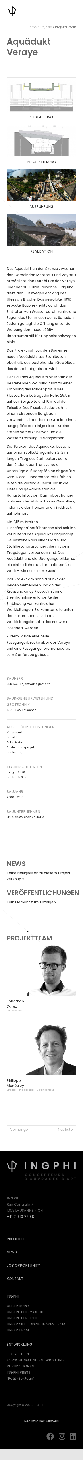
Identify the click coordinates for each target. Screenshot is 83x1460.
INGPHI (13, 1296)
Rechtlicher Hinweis (41, 1421)
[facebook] (50, 1436)
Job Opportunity (23, 1265)
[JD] (41, 946)
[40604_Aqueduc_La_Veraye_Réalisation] (41, 215)
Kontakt (15, 1278)
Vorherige (19, 1129)
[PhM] (41, 1025)
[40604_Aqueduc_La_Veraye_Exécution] (41, 171)
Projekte (46, 27)
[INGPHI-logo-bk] (41, 1161)
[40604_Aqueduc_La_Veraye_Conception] (41, 81)
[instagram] (62, 1436)
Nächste (65, 1129)
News (12, 1252)
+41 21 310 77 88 (20, 1216)
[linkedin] (73, 1436)
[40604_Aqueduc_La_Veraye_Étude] (41, 126)
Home (32, 27)
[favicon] (12, 7)
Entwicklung (20, 1344)
